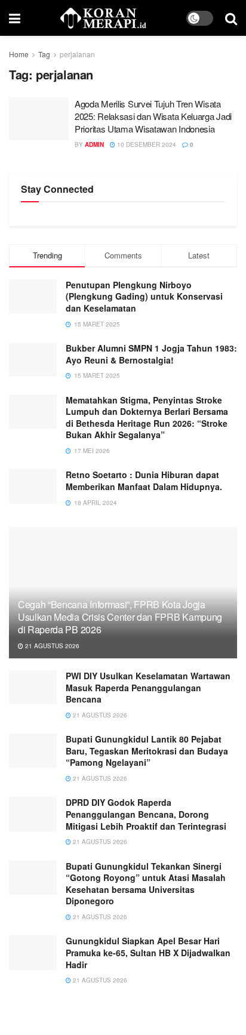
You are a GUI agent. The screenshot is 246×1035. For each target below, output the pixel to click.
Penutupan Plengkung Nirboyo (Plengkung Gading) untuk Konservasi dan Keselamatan (144, 296)
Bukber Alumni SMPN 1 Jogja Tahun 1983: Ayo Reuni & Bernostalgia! (151, 354)
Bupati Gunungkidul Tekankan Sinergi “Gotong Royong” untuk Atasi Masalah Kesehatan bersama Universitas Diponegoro (146, 883)
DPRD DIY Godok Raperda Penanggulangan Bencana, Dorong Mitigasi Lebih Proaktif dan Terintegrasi (146, 813)
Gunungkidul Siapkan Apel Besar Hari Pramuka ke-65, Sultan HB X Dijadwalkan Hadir (148, 952)
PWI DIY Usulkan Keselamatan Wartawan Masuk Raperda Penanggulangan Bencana (148, 687)
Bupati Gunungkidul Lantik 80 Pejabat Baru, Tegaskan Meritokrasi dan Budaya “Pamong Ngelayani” (147, 750)
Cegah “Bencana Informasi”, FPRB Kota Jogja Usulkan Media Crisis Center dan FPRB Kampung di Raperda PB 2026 (120, 616)
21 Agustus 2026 (51, 646)
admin (94, 144)
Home (19, 54)
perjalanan (77, 54)
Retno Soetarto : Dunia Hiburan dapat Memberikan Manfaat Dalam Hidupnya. (144, 480)
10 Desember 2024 (145, 144)
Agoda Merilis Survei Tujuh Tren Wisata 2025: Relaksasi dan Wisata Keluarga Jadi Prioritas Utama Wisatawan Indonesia (153, 116)
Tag (44, 54)
